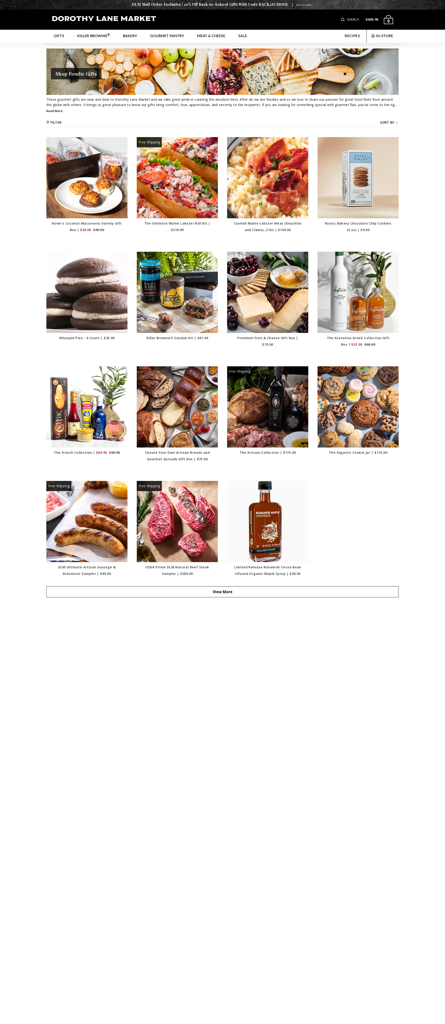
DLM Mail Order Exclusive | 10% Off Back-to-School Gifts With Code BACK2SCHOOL (210, 4)
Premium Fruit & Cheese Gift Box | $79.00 (267, 341)
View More (222, 591)
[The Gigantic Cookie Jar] (358, 407)
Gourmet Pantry (167, 36)
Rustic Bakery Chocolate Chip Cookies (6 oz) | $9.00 (358, 226)
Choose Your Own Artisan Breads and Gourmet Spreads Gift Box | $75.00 (177, 455)
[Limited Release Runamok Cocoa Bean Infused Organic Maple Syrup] (267, 521)
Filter (56, 122)
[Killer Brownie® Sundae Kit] (177, 292)
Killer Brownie (93, 35)
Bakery (130, 36)
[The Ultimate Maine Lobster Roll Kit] (177, 177)
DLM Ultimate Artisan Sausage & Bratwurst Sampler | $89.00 (87, 570)
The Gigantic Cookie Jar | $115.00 (358, 452)
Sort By (387, 122)
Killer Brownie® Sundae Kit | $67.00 (177, 338)
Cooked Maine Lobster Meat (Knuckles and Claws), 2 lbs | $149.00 (268, 226)
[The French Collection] (86, 407)
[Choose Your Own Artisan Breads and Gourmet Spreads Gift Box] (177, 407)
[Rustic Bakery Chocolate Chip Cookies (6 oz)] (358, 177)
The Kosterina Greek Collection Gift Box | (358, 341)
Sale (242, 36)
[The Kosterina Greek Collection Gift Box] (358, 292)
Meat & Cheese (211, 36)
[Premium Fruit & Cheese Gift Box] (267, 292)
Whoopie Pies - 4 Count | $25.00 (86, 338)
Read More (54, 111)
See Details (304, 4)
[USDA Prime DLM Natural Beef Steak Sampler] (177, 521)
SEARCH (353, 19)
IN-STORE (384, 36)
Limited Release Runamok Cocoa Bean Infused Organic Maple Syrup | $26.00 (267, 570)
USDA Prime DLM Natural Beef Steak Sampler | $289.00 (177, 570)
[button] (343, 19)
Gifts (59, 36)
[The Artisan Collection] (267, 407)
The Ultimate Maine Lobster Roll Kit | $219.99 (177, 226)
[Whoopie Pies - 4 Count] (86, 292)
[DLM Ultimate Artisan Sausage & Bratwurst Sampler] (86, 521)
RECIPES (352, 36)
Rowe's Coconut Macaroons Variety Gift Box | (87, 226)
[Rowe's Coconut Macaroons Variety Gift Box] (86, 177)
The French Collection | (87, 452)
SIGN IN (372, 19)
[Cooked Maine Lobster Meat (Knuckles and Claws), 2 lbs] (267, 177)
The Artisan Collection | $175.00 (268, 452)
